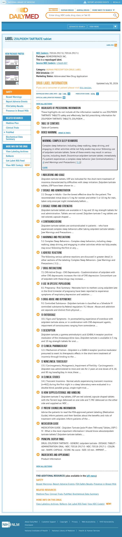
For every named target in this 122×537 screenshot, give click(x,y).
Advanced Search (77, 26)
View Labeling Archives (17, 151)
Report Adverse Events (16, 101)
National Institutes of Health (36, 530)
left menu (91, 475)
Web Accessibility (88, 522)
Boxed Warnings (14, 97)
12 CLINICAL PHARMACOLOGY (54, 346)
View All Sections (44, 104)
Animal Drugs (83, 10)
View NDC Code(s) (18, 165)
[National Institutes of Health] (5, 2)
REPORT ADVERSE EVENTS (98, 2)
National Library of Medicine (21, 2)
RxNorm (10, 156)
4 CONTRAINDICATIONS (51, 221)
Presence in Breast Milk (17, 110)
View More (94, 26)
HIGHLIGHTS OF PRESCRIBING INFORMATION (61, 108)
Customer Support (49, 522)
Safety (9, 92)
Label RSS (110, 45)
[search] (115, 15)
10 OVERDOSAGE (48, 315)
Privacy (75, 522)
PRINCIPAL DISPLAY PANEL (52, 439)
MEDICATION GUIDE (50, 423)
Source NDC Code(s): (46, 63)
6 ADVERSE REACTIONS (51, 252)
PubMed (10, 132)
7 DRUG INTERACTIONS (51, 268)
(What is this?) (64, 133)
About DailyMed (31, 522)
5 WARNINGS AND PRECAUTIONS (55, 237)
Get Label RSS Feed (15, 160)
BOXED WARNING (49, 132)
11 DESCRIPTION (48, 330)
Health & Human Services (89, 530)
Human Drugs (67, 10)
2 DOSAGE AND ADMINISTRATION (55, 190)
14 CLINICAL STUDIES (50, 377)
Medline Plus (12, 123)
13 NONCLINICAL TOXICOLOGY (54, 361)
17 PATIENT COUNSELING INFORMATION (58, 408)
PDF (60, 94)
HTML (93, 94)
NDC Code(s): (42, 53)
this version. (86, 87)
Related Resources (14, 118)
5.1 (78, 162)
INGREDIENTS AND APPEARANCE (55, 455)
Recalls (116, 2)
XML (64, 94)
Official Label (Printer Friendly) (49, 97)
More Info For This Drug (16, 146)
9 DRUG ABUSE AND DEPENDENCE (56, 299)
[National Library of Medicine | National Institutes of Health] (10, 524)
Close (44, 167)
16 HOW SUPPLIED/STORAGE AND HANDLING (60, 392)
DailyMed (24, 13)
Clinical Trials (12, 127)
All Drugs (53, 10)
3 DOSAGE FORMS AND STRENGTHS (56, 206)
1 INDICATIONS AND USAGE (53, 175)
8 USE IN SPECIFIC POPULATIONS (55, 284)
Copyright (64, 522)
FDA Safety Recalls (14, 106)
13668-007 (62, 63)
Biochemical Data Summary (14, 138)
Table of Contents (50, 123)
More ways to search (102, 10)
